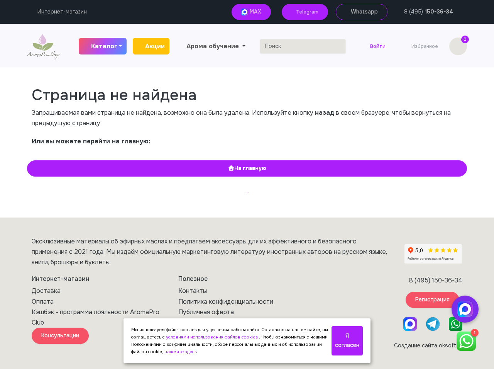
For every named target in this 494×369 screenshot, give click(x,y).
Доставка (46, 291)
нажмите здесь (180, 351)
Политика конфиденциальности (225, 302)
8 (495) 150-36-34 (435, 280)
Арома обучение (213, 46)
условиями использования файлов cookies (212, 337)
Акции (155, 46)
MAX (254, 11)
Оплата (43, 302)
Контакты (192, 291)
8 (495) (428, 11)
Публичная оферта (206, 312)
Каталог (104, 46)
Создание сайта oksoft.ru (428, 345)
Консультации (60, 335)
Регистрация (432, 299)
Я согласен (347, 340)
